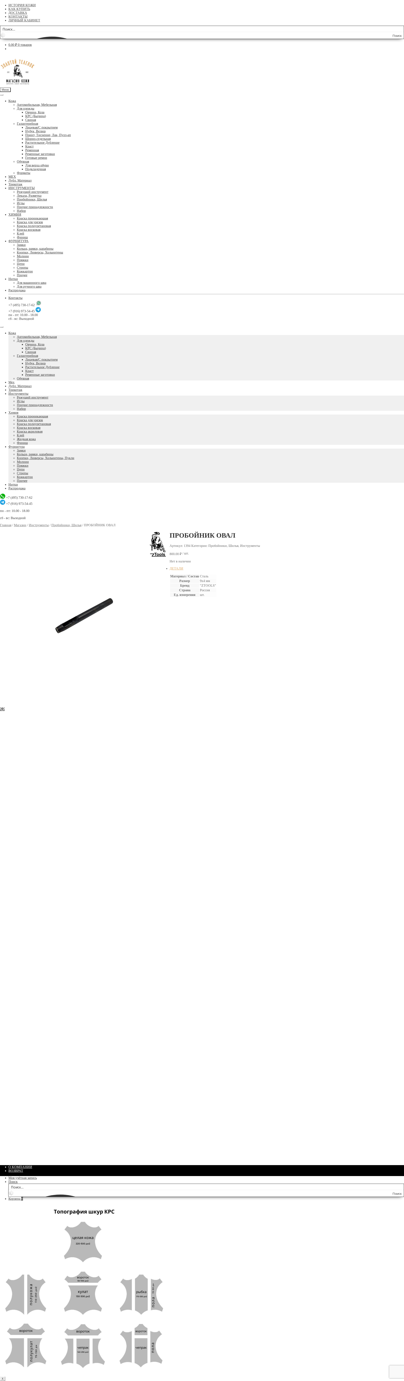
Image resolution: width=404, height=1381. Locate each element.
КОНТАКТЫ (18, 16)
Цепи (21, 264)
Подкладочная (35, 169)
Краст (29, 146)
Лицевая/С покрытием (41, 127)
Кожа (12, 101)
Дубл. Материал (20, 180)
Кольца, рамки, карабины (35, 248)
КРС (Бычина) (35, 116)
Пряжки (22, 260)
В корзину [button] (185, 722)
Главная (5, 525)
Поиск (13, 1181)
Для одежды (25, 108)
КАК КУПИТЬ (19, 9)
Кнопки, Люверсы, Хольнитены (40, 252)
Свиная (30, 120)
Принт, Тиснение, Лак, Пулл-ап (48, 135)
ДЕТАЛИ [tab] (176, 568)
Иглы (21, 203)
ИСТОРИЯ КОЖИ (22, 5)
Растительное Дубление (42, 142)
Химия (13, 412)
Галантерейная (27, 123)
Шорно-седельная (38, 139)
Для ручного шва (29, 286)
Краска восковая (28, 229)
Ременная (32, 150)
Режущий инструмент (32, 192)
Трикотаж (15, 184)
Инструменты (18, 393)
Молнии (23, 256)
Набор (21, 211)
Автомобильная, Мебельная (37, 104)
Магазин (20, 525)
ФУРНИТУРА (18, 241)
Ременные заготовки (40, 154)
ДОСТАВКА (17, 13)
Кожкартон (25, 271)
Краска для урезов (30, 222)
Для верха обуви (37, 165)
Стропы (22, 267)
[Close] (1, 327)
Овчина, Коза (34, 112)
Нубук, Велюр (35, 131)
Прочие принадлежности (35, 207)
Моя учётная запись (22, 1178)
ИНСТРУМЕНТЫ (21, 188)
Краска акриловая (30, 431)
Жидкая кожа (26, 439)
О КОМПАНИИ (20, 1167)
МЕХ (12, 176)
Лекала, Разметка (29, 195)
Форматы (23, 173)
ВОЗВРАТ (15, 1170)
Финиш (22, 237)
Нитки (13, 279)
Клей (20, 233)
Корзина (15, 1198)
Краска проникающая (32, 218)
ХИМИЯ (14, 214)
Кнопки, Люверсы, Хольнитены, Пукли (45, 458)
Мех (11, 382)
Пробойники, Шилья (32, 199)
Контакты (15, 298)
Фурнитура (16, 446)
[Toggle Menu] (1, 95)
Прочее (22, 275)
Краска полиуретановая (34, 226)
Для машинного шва (31, 282)
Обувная (23, 161)
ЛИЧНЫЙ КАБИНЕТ (24, 20)
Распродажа (16, 290)
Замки (21, 245)
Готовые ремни (36, 157)
